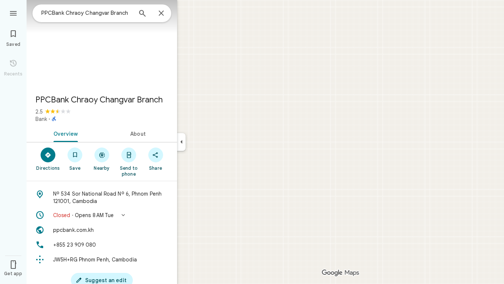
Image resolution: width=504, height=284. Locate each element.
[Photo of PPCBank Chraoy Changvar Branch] (102, 44)
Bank (41, 119)
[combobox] (86, 13)
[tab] (64, 133)
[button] (102, 215)
